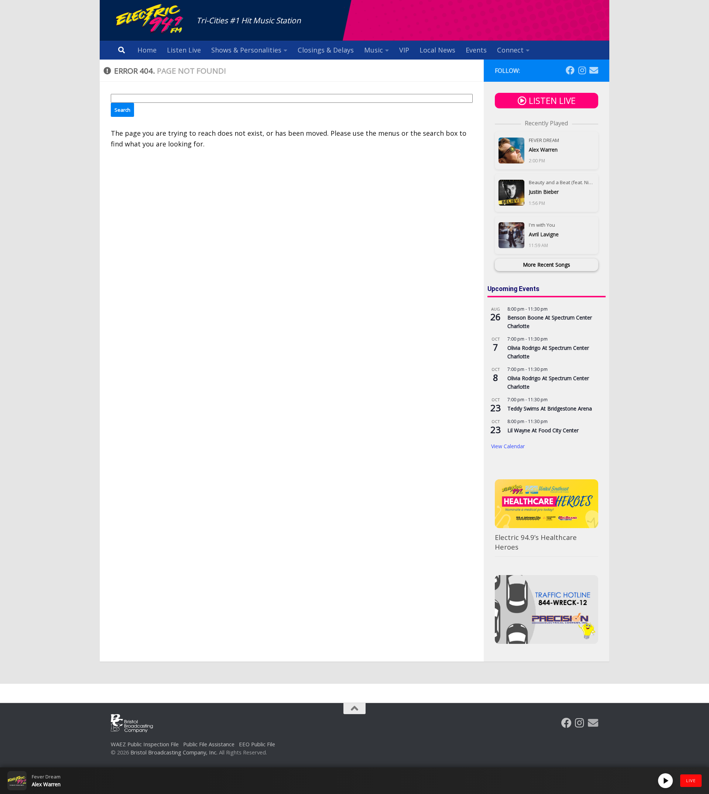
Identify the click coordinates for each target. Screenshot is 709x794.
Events (476, 49)
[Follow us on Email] (593, 70)
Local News (437, 49)
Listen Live (184, 49)
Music (373, 49)
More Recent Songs (546, 264)
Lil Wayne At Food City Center (543, 430)
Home (147, 49)
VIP (404, 49)
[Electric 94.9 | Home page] (150, 19)
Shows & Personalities (246, 49)
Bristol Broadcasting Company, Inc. (174, 752)
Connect (510, 49)
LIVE (691, 780)
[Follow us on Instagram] (582, 70)
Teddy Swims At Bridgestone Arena (549, 408)
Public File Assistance (208, 744)
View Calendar (508, 446)
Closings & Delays (326, 49)
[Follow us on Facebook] (570, 70)
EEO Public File (257, 744)
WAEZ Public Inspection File (145, 744)
